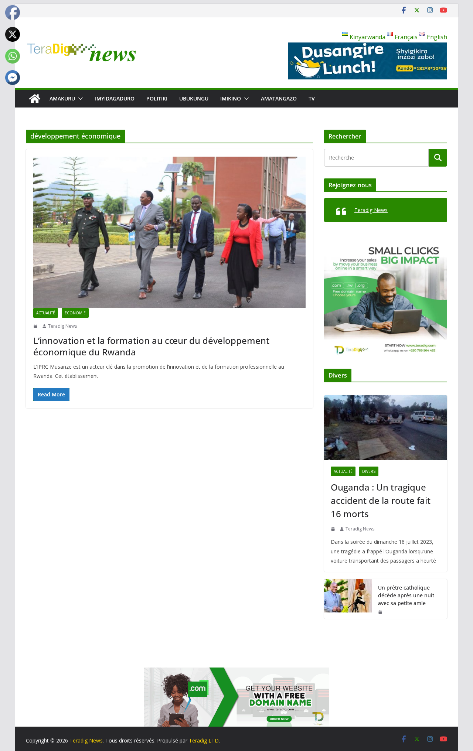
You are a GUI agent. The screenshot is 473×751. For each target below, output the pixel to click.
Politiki (156, 98)
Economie (75, 312)
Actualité (45, 312)
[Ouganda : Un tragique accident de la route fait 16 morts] (385, 427)
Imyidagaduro (115, 98)
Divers (368, 471)
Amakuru (62, 98)
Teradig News (62, 326)
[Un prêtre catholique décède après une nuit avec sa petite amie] (348, 599)
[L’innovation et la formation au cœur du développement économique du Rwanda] (169, 232)
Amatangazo (279, 98)
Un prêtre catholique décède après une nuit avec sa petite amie (406, 595)
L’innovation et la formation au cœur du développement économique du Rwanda (151, 346)
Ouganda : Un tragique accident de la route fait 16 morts (381, 500)
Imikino (230, 98)
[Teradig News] (35, 98)
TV (312, 98)
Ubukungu (193, 98)
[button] (79, 98)
